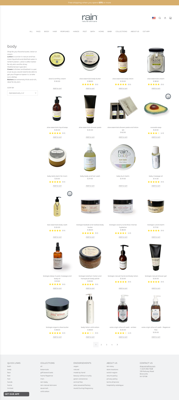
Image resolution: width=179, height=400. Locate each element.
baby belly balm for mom (57, 176)
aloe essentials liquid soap (57, 127)
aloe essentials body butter (90, 79)
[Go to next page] (117, 344)
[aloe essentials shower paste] (90, 109)
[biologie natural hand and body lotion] (123, 257)
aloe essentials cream (155, 79)
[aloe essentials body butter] (90, 60)
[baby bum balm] (123, 157)
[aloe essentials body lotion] (123, 60)
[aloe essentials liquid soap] (57, 109)
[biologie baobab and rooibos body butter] (90, 206)
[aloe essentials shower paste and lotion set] (123, 109)
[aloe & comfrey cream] (57, 60)
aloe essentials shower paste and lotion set (123, 128)
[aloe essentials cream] (156, 60)
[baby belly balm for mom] (57, 157)
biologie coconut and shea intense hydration (123, 226)
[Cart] (170, 18)
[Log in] (165, 18)
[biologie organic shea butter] (57, 308)
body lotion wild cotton (90, 327)
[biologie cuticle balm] (156, 206)
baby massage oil (156, 176)
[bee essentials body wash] (57, 206)
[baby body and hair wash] (90, 157)
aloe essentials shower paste (90, 127)
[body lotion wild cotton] (90, 308)
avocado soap (156, 127)
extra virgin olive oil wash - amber (123, 327)
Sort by (10, 87)
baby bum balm (123, 176)
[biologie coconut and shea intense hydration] (123, 206)
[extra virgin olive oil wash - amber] (123, 308)
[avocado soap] (156, 109)
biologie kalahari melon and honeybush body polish (90, 277)
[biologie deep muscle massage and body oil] (57, 257)
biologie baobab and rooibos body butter (90, 226)
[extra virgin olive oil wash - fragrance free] (156, 308)
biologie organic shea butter (57, 327)
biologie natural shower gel (156, 276)
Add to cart (57, 88)
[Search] (159, 18)
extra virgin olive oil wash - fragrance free (156, 328)
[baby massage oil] (156, 157)
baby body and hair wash (90, 176)
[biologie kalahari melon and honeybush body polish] (90, 257)
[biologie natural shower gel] (156, 257)
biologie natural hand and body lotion (123, 276)
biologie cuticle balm (155, 225)
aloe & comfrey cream (57, 79)
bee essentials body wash (57, 225)
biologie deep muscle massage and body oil (57, 277)
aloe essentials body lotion (123, 79)
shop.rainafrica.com (147, 366)
